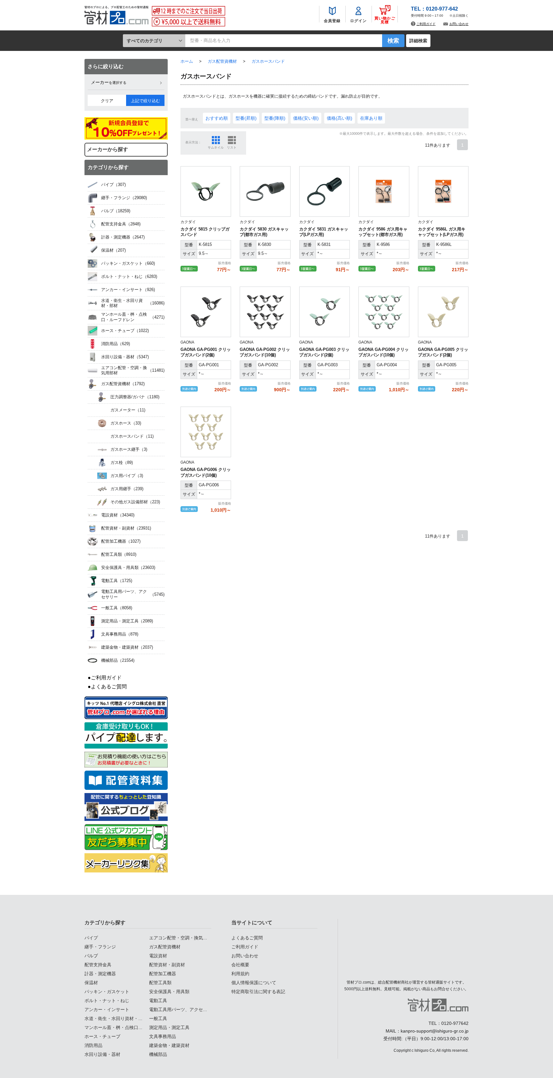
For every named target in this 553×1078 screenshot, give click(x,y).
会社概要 (240, 964)
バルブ (91, 955)
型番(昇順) (246, 118)
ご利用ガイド (426, 24)
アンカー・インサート (106, 1009)
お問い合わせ (459, 24)
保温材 (91, 982)
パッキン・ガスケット (106, 991)
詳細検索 (418, 40)
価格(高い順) (339, 118)
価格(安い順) (306, 118)
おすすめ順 (216, 118)
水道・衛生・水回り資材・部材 (115, 1018)
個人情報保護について (253, 982)
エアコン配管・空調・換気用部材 (182, 937)
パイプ (91, 937)
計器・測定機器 (100, 973)
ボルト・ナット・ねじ (106, 1000)
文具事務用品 (162, 1036)
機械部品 (158, 1054)
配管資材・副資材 (167, 964)
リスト (231, 147)
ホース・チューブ (102, 1036)
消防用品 (93, 1045)
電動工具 (158, 1000)
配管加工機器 (162, 973)
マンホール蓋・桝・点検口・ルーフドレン (127, 1027)
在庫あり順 (371, 118)
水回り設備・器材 (102, 1054)
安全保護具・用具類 (169, 991)
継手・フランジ (100, 946)
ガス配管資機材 (164, 946)
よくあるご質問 (247, 937)
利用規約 (240, 973)
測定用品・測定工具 (169, 1027)
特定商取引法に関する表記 (258, 991)
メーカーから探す (107, 149)
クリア (107, 100)
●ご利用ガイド (105, 677)
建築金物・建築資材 (169, 1045)
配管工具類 (160, 982)
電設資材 (158, 955)
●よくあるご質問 (107, 686)
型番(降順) (274, 118)
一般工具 (158, 1018)
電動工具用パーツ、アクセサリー (182, 1009)
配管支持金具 (97, 964)
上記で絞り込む (145, 100)
